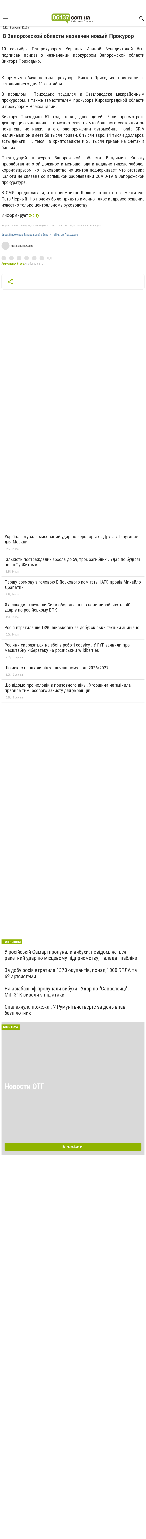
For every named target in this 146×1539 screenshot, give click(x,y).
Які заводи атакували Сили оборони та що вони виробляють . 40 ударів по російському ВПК (67, 607)
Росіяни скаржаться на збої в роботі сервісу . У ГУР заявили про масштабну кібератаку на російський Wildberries (67, 647)
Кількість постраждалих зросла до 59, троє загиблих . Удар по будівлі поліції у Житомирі (72, 562)
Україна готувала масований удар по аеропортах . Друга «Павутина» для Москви (71, 539)
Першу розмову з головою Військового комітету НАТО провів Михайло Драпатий (73, 584)
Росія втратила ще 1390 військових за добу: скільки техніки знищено (72, 627)
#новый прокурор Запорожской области (26, 234)
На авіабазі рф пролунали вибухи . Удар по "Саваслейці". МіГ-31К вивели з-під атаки (67, 991)
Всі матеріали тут (73, 1146)
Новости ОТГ (24, 1086)
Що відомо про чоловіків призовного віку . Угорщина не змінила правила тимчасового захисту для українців (68, 687)
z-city (34, 215)
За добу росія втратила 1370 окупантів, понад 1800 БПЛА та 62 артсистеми (71, 973)
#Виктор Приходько (65, 234)
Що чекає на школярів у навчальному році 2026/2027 (57, 667)
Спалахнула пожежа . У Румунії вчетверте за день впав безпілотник (65, 1010)
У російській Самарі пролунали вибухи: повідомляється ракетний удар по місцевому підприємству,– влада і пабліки (71, 955)
